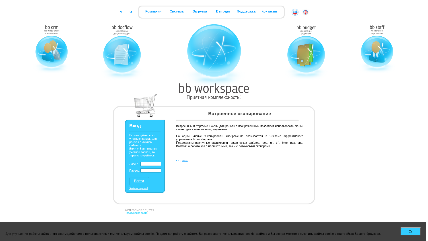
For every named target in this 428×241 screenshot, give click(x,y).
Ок (410, 231)
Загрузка (200, 11)
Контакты (269, 11)
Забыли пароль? (138, 188)
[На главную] (121, 12)
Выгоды (223, 11)
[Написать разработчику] (130, 12)
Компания (153, 11)
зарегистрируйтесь (142, 155)
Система (176, 11)
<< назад (182, 160)
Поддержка (246, 11)
